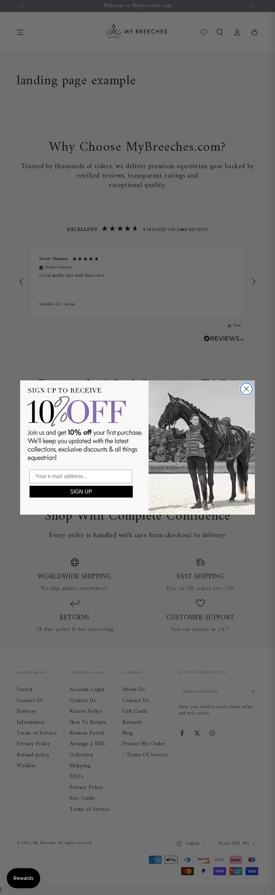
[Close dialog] (246, 389)
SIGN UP (81, 491)
